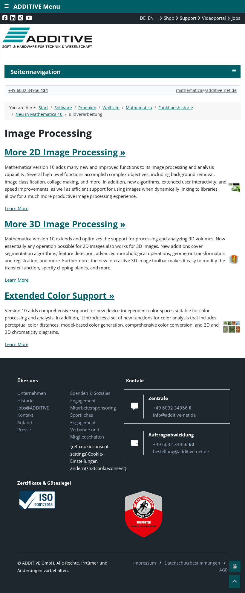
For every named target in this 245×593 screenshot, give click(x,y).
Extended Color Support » (59, 295)
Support (187, 18)
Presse (24, 430)
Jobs (235, 18)
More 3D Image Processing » (64, 224)
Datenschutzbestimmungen (192, 563)
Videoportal (213, 18)
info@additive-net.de (174, 415)
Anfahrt (25, 422)
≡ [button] (234, 70)
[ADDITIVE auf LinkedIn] (13, 18)
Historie (25, 401)
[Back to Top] (234, 581)
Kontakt (25, 415)
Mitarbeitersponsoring (93, 408)
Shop (168, 18)
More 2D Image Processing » (64, 152)
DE (143, 18)
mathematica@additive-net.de (206, 90)
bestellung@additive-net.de (181, 451)
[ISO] (37, 499)
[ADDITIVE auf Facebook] (5, 18)
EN (151, 18)
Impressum (144, 563)
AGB (223, 570)
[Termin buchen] (235, 566)
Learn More (16, 208)
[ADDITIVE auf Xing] (21, 18)
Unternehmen (31, 393)
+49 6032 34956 (28, 90)
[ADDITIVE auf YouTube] (29, 18)
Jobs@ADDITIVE (33, 408)
